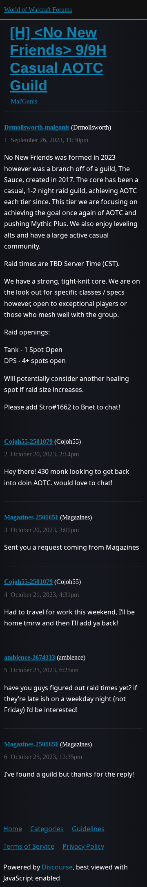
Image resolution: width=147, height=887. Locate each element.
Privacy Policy (83, 846)
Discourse (57, 867)
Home (12, 828)
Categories (47, 828)
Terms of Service (28, 846)
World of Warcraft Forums (38, 9)
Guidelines (88, 828)
